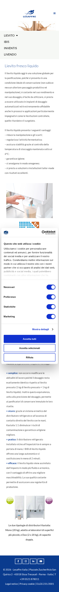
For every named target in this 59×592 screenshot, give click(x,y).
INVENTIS (10, 48)
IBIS (6, 41)
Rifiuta (29, 357)
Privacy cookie (27, 583)
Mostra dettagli (40, 329)
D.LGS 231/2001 (45, 583)
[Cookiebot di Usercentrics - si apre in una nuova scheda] (42, 233)
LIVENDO (10, 54)
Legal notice (11, 583)
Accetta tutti (29, 338)
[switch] (50, 296)
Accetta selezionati (29, 348)
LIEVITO (9, 35)
